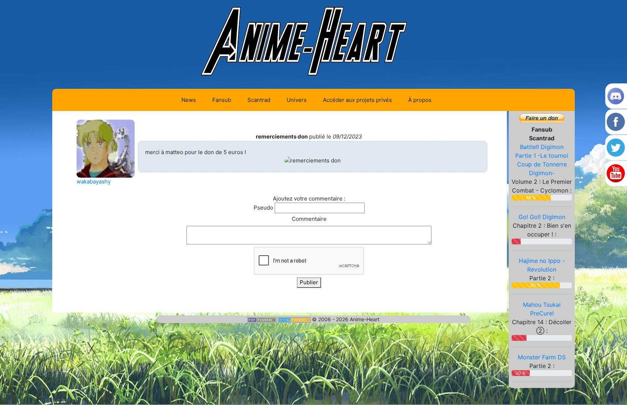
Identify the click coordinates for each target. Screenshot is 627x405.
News (188, 99)
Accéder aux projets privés (357, 99)
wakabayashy (94, 181)
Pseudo (263, 207)
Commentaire (309, 218)
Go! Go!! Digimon (542, 216)
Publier (309, 282)
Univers (297, 99)
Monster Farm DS (542, 357)
